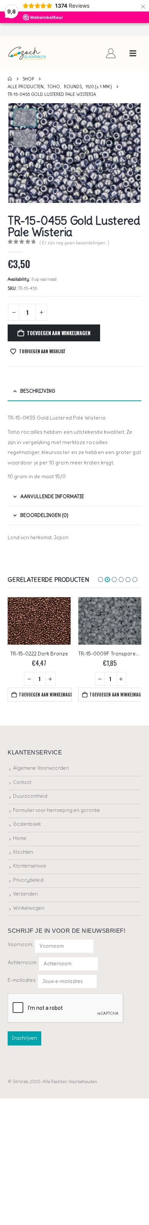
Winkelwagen (28, 908)
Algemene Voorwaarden (41, 768)
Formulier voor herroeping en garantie (56, 810)
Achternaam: (22, 962)
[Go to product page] (39, 621)
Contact (22, 782)
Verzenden (25, 894)
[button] (133, 53)
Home (19, 838)
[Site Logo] (27, 53)
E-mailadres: (22, 980)
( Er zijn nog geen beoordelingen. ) (74, 242)
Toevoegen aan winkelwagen (58, 333)
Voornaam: (20, 944)
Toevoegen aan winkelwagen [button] (45, 695)
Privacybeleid (28, 880)
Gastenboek (27, 824)
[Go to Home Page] (10, 79)
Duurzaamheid (30, 796)
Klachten (23, 852)
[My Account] (111, 53)
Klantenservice (29, 866)
